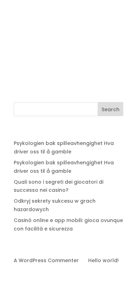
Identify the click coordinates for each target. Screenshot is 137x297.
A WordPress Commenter (46, 260)
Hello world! (103, 260)
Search (110, 109)
